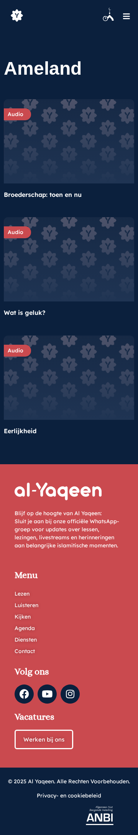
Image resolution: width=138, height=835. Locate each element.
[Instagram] (70, 694)
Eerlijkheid (20, 431)
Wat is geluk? (24, 312)
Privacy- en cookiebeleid (69, 795)
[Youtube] (47, 694)
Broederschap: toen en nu (43, 194)
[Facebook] (24, 694)
